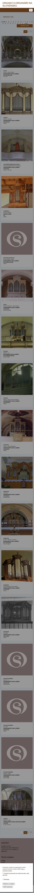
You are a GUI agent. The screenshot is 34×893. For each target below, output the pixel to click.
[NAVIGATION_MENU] (31, 10)
